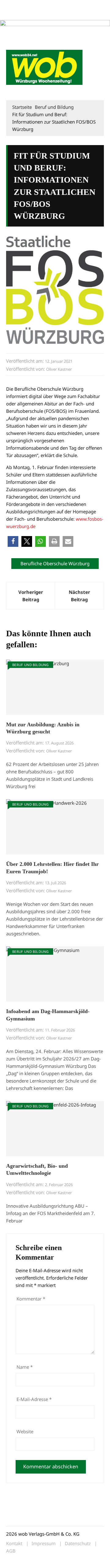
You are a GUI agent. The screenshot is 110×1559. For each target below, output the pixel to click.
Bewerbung (40, 13)
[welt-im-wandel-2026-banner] (55, 31)
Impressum (16, 13)
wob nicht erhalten (48, 6)
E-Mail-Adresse (34, 1399)
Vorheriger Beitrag (30, 595)
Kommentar (30, 1299)
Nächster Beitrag (79, 595)
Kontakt (75, 6)
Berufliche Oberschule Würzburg (55, 563)
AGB (11, 1551)
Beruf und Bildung (30, 664)
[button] (96, 91)
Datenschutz (78, 1543)
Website (24, 1431)
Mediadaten (17, 6)
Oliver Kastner (59, 369)
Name (24, 1367)
